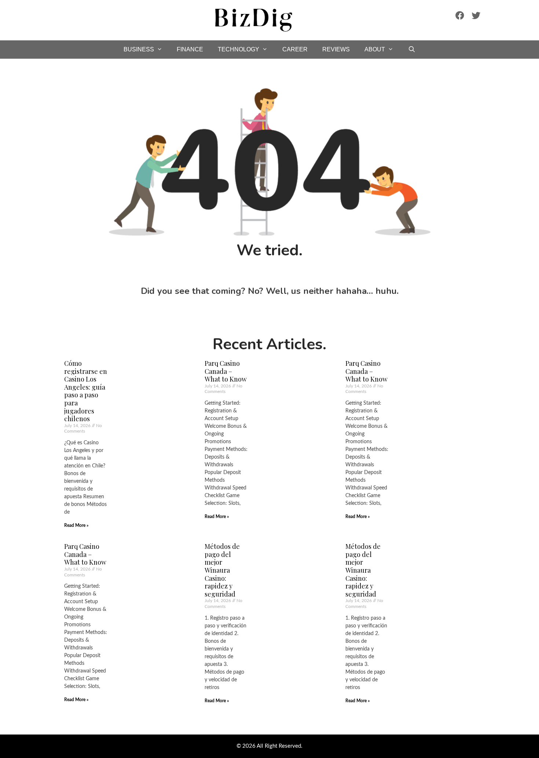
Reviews (336, 49)
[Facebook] (459, 15)
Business (139, 49)
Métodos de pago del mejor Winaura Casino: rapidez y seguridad (222, 570)
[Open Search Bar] (412, 49)
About (374, 49)
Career (295, 49)
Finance (190, 49)
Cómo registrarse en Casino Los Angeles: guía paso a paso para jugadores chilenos (85, 391)
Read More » (76, 525)
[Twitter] (476, 15)
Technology (238, 49)
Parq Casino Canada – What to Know (226, 371)
